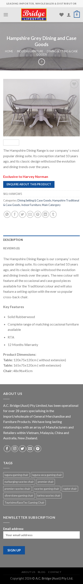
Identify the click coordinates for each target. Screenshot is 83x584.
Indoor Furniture (30, 51)
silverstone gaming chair (18, 495)
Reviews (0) (11, 248)
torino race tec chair (48, 495)
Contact (54, 572)
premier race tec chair (17, 488)
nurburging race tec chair (19, 481)
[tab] (41, 240)
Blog (42, 572)
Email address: (13, 529)
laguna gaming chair (16, 475)
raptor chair (70, 488)
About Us (28, 572)
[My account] (69, 14)
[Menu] (5, 14)
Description (13, 239)
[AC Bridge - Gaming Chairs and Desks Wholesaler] (33, 14)
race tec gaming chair (46, 488)
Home (9, 51)
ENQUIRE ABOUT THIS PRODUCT (29, 184)
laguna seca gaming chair (47, 475)
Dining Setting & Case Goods (57, 53)
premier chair (46, 481)
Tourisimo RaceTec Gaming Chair (24, 502)
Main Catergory (51, 204)
